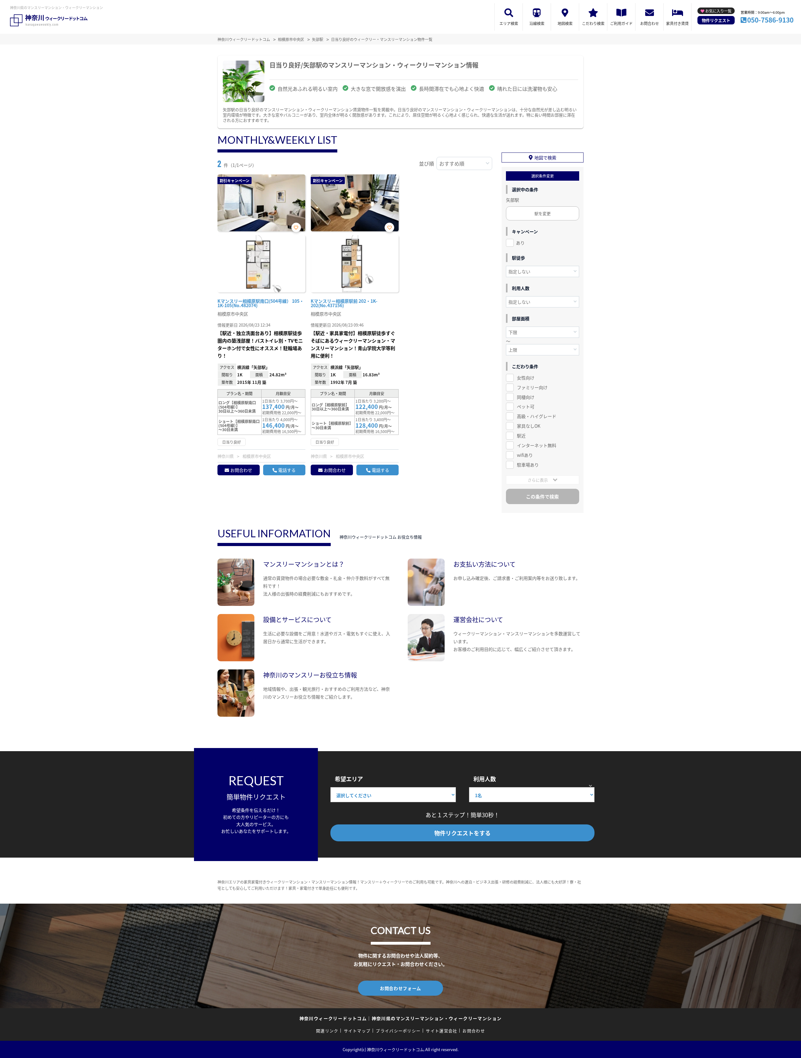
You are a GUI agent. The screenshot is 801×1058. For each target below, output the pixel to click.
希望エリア (349, 779)
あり (520, 243)
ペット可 (525, 406)
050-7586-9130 (770, 19)
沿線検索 (536, 23)
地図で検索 (545, 157)
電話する (287, 470)
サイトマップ (357, 1031)
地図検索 (565, 23)
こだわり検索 (593, 23)
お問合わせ (649, 23)
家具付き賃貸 (677, 23)
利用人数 (484, 779)
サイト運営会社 (441, 1031)
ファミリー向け (532, 387)
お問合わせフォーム (400, 988)
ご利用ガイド (621, 23)
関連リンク (327, 1031)
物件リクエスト (716, 20)
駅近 (521, 435)
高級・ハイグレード (536, 416)
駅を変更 (542, 213)
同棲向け (525, 397)
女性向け (525, 377)
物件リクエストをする (462, 833)
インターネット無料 (536, 445)
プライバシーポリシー (398, 1031)
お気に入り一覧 (718, 10)
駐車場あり (528, 465)
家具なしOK (528, 426)
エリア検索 (508, 23)
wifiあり (525, 455)
